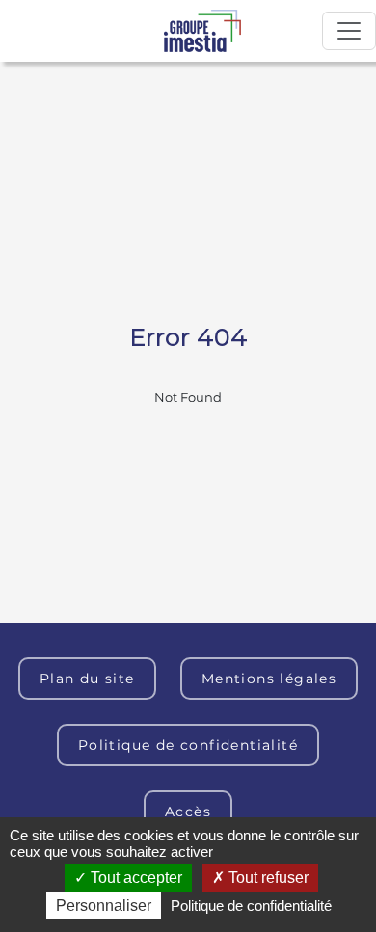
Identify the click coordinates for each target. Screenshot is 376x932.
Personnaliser (103, 905)
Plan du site (87, 678)
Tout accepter (134, 877)
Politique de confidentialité (188, 745)
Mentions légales (268, 678)
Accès (188, 811)
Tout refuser (267, 877)
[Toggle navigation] (349, 31)
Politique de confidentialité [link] (251, 905)
